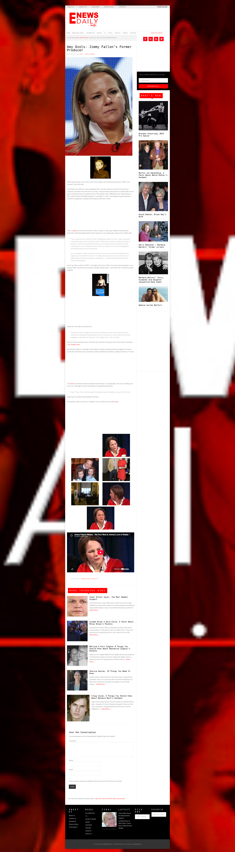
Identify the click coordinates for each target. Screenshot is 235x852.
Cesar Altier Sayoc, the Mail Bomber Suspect (124, 815)
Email (71, 769)
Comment (72, 741)
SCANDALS (94, 578)
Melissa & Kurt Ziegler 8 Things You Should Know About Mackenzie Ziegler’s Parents (109, 648)
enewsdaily (118, 18)
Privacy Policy (73, 824)
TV (98, 578)
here (116, 402)
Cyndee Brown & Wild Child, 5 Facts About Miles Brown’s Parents (111, 623)
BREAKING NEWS (85, 578)
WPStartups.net (107, 844)
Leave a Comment (90, 54)
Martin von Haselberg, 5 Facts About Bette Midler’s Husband (153, 175)
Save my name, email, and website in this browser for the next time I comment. (95, 781)
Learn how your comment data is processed (110, 798)
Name (71, 760)
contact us (72, 818)
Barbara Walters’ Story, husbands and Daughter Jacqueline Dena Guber (151, 279)
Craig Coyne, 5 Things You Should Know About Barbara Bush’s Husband (111, 697)
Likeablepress (137, 844)
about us (72, 815)
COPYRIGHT (73, 827)
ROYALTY (88, 834)
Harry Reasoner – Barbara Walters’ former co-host (152, 246)
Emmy (72, 384)
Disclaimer (72, 821)
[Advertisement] (147, 29)
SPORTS (88, 831)
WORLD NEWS (90, 819)
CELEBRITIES (90, 813)
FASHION (88, 825)
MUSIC (87, 822)
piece (75, 231)
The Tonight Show (73, 344)
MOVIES (88, 828)
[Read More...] (93, 610)
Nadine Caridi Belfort (150, 305)
